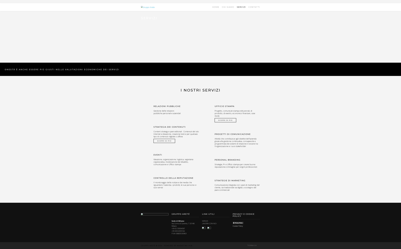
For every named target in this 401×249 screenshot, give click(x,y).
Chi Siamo (228, 7)
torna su (252, 245)
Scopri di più (164, 141)
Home (215, 7)
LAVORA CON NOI (209, 223)
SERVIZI (205, 221)
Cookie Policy (238, 226)
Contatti (254, 7)
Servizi (241, 7)
